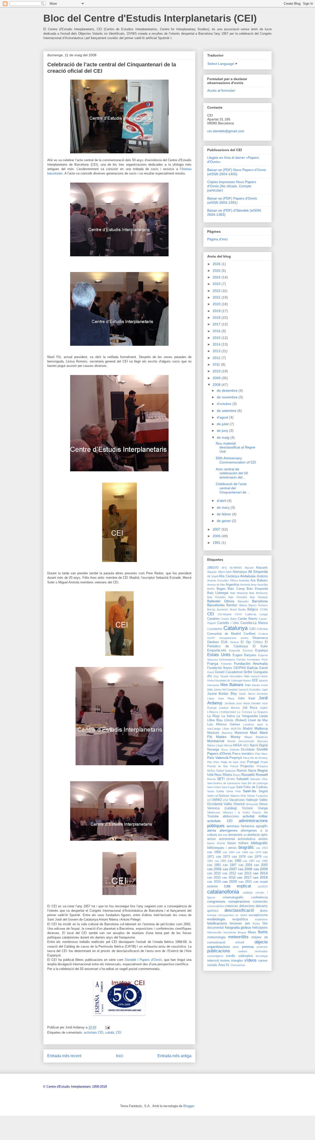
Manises (213, 733)
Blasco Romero (258, 605)
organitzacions (218, 947)
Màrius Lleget (215, 745)
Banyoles (243, 601)
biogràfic (246, 847)
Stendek (130, 960)
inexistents (229, 932)
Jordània (229, 703)
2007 (217, 529)
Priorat (234, 766)
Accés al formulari (221, 90)
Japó (265, 689)
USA (225, 799)
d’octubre (224, 404)
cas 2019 (214, 881)
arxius (211, 839)
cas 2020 (229, 881)
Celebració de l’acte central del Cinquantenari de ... (233, 488)
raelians (242, 951)
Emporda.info (216, 650)
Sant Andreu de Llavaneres (223, 783)
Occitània (247, 749)
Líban (225, 728)
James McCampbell (225, 689)
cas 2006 (214, 869)
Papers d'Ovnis (219, 753)
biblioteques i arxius (222, 848)
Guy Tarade (221, 676)
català (109, 1032)
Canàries (213, 619)
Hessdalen (236, 676)
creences (231, 906)
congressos (216, 901)
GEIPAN (240, 668)
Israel (264, 685)
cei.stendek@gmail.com (225, 131)
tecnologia (262, 955)
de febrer (224, 514)
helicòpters (260, 927)
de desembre (227, 390)
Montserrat (215, 741)
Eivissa (234, 642)
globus (246, 927)
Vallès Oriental (234, 804)
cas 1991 (214, 865)
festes (256, 923)
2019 (217, 311)
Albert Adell (225, 571)
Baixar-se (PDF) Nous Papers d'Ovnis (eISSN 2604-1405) (236, 172)
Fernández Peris (257, 659)
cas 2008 (245, 869)
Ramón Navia (246, 770)
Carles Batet (228, 618)
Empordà (234, 650)
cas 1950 (214, 852)
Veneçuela (252, 804)
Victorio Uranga (255, 808)
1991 (217, 543)
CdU (252, 629)
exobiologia (216, 919)
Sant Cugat (228, 787)
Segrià (263, 791)
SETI (221, 779)
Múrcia (228, 745)
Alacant (249, 567)
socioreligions (215, 955)
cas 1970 (255, 852)
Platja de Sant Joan (233, 762)
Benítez (231, 605)
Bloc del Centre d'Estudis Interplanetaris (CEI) (150, 18)
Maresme (241, 733)
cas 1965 (229, 852)
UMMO (217, 800)
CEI (118, 1032)
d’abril (222, 501)
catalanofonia (223, 892)
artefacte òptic (257, 835)
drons (264, 910)
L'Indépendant (227, 711)
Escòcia (247, 650)
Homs (264, 676)
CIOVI (238, 614)
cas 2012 (229, 873)
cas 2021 (245, 881)
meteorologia (216, 937)
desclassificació (239, 910)
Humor (247, 680)
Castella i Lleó (228, 623)
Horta (210, 680)
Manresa (227, 732)
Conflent (249, 633)
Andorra (262, 576)
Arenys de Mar (216, 584)
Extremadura (227, 659)
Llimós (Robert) (235, 720)
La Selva (228, 716)
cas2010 (262, 886)
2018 (217, 317)
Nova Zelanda (230, 749)
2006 (217, 536)
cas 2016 (229, 877)
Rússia (211, 779)
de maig (223, 437)
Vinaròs (256, 812)
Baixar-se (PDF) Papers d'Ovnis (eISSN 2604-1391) (232, 200)
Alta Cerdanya (229, 576)
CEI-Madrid (224, 614)
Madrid (247, 728)
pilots (236, 946)
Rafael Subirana (226, 770)
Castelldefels (214, 628)
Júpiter (264, 707)
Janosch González (249, 689)
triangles (237, 960)
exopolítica (240, 919)
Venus (263, 804)
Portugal (253, 762)
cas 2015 (214, 877)
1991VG (213, 567)
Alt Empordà (258, 572)
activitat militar (255, 816)
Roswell (262, 775)
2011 (217, 364)
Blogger (188, 1106)
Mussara (262, 741)
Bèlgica (252, 609)
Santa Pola (233, 791)
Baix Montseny (258, 593)
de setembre (227, 411)
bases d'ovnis (216, 843)
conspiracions (239, 901)
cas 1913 (262, 847)
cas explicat (237, 886)
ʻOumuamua (237, 965)
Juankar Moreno (229, 707)
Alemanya (240, 572)
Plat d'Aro (213, 762)
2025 (217, 271)
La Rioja (213, 716)
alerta (211, 830)
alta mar (222, 834)
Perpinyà (235, 758)
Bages (221, 589)
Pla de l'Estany (259, 757)
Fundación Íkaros (219, 668)
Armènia (245, 584)
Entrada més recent (64, 1056)
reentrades (261, 951)
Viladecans (213, 812)
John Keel (246, 698)
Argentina (232, 584)
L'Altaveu (212, 711)
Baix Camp (236, 589)
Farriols (241, 659)
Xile (266, 812)
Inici (119, 1056)
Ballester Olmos (220, 601)
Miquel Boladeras (256, 737)
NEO (246, 745)
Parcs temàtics (243, 753)
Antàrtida (244, 580)
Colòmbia (262, 628)
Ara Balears (259, 580)
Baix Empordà (257, 589)
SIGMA (230, 779)
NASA (237, 745)
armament (235, 835)
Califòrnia (250, 614)
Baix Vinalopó (259, 597)
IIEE (255, 680)
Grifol (248, 672)
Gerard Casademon (229, 672)
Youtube (213, 816)
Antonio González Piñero (222, 580)
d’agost (223, 417)
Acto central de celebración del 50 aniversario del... (232, 473)
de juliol (223, 424)
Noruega (213, 749)
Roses (237, 774)
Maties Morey (228, 737)
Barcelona (260, 601)
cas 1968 (242, 852)
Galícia (252, 668)
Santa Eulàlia (215, 791)
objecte (261, 942)
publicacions (218, 951)
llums (263, 932)
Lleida (263, 716)
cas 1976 (239, 856)
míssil (240, 942)
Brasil (233, 609)
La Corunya (244, 711)
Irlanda (256, 685)
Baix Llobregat (217, 593)
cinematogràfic (233, 897)
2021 (217, 297)
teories (225, 960)
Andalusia (247, 576)
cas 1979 (255, 856)
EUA (224, 642)
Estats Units (219, 654)
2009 (217, 378)
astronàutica (246, 839)
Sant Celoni (214, 787)
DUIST (211, 637)
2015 (217, 338)
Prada (264, 762)
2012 (217, 358)
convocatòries (215, 906)
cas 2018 (260, 877)
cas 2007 (230, 869)
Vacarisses (237, 800)
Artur (254, 584)
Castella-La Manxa (254, 623)
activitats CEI (93, 1032)
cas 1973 (223, 856)
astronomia (227, 839)
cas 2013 (244, 873)
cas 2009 (260, 869)
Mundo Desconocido (240, 741)
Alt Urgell (212, 576)
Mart (253, 733)
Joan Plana (226, 698)
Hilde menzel (251, 676)
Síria (243, 795)
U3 (209, 799)
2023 (217, 284)
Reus (218, 775)
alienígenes (228, 830)
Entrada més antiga (174, 1056)
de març (224, 507)
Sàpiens (235, 795)
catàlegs (248, 892)
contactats (260, 901)
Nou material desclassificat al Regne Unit (235, 447)
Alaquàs (212, 571)
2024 (217, 277)
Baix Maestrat (239, 593)
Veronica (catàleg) (222, 808)
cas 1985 (234, 861)
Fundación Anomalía (251, 663)
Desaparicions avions (233, 637)
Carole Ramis (247, 619)
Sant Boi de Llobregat (254, 783)
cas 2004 (245, 865)
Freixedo (226, 663)
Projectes (247, 766)
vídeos (250, 960)
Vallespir (252, 800)
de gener (224, 521)
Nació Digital (259, 745)
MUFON (236, 728)
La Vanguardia (246, 716)
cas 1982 (220, 860)
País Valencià (217, 758)
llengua (242, 932)
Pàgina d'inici (217, 239)
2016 (217, 331)
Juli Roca (249, 707)
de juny (223, 431)
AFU (224, 567)
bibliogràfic (259, 843)
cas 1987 (249, 860)
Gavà (210, 672)
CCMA (264, 609)
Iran (248, 685)
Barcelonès (216, 605)
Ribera (227, 775)
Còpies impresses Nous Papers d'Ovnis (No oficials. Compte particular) (231, 186)
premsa (248, 947)
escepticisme (258, 915)
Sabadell (242, 779)
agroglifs (262, 826)
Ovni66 (262, 749)
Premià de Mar (217, 766)
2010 (217, 371)
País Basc (261, 753)
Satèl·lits (249, 791)
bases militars (238, 843)
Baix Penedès (216, 597)
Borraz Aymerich (217, 609)
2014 (217, 344)
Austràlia (262, 584)
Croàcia (263, 633)
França (212, 663)
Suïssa (224, 795)
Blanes (243, 605)
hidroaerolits (214, 932)
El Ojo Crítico (252, 642)
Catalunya (235, 628)
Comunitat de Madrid (224, 633)
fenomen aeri (240, 923)
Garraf (263, 668)
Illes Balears (232, 684)
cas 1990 (262, 860)
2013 (217, 351)
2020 (217, 304)
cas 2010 (214, 873)
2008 (217, 385)
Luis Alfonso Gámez (223, 724)
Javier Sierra (247, 693)
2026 (217, 264)
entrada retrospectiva (220, 915)
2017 (217, 324)
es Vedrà (241, 915)
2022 (217, 291)
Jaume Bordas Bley (222, 693)
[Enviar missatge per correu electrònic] (107, 1027)
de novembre (227, 397)
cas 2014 (260, 873)
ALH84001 (236, 567)
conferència (259, 897)
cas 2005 (261, 865)
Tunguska (262, 795)
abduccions (231, 816)
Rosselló (248, 775)
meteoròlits (238, 937)
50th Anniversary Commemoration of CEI (236, 460)
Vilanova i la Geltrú (236, 812)
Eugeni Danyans (245, 655)
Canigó (263, 614)
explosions (261, 919)
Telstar (251, 795)
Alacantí (262, 567)
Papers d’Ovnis (151, 960)
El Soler (260, 646)
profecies (262, 946)
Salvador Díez (259, 779)
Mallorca (261, 728)
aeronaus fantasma (240, 826)
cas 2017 (244, 877)
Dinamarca (260, 638)
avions (263, 839)
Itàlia (210, 689)
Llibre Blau (215, 720)
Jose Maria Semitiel (248, 703)
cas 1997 (229, 865)
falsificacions (217, 923)
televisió (213, 960)
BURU (211, 588)
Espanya (261, 650)
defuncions (247, 906)
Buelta (242, 609)
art (245, 834)
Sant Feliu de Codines (252, 787)
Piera (246, 757)
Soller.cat (212, 795)
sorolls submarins (239, 956)
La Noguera (260, 711)
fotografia (232, 927)
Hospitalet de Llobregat (228, 680)
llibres (252, 932)
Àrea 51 (223, 965)
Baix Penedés (237, 597)
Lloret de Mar (258, 720)
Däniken (213, 642)
